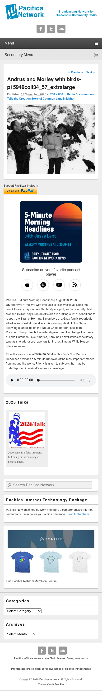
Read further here (77, 514)
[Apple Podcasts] (27, 284)
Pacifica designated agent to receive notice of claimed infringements (51, 668)
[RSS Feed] (75, 284)
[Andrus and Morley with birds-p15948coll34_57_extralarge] (51, 172)
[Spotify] (43, 284)
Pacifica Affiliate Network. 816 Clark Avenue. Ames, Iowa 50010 (51, 658)
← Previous (75, 72)
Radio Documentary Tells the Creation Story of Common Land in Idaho (50, 96)
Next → (91, 72)
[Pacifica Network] (51, 18)
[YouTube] (59, 284)
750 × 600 (56, 94)
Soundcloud (61, 29)
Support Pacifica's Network (21, 185)
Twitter (51, 29)
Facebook (41, 29)
